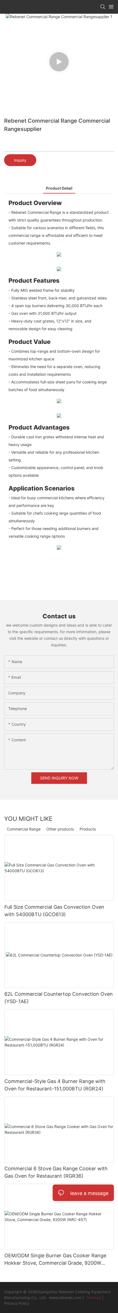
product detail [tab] (59, 188)
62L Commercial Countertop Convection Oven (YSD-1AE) (58, 997)
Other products (60, 829)
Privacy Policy (16, 1303)
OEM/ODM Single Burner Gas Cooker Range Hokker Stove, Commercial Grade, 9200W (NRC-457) (55, 1260)
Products (88, 829)
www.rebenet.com (65, 1297)
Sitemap (93, 1297)
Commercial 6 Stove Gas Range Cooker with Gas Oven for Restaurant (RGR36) (56, 1172)
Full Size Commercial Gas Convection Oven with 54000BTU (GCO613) (54, 910)
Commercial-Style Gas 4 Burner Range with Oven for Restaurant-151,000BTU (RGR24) (54, 1085)
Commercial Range (24, 829)
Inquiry (20, 160)
